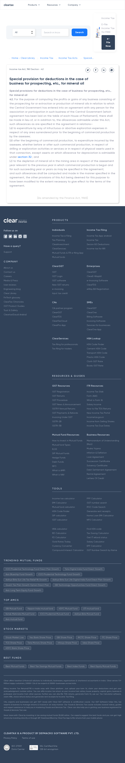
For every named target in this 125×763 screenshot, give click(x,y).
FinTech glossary (12, 297)
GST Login (57, 276)
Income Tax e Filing (61, 236)
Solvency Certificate (97, 465)
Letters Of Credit (95, 478)
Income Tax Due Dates (98, 425)
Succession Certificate (98, 461)
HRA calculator (59, 529)
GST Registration (61, 391)
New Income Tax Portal (98, 413)
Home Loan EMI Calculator (100, 515)
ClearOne (92, 312)
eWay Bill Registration (98, 289)
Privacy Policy (10, 738)
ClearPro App (59, 325)
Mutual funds (58, 257)
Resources (52, 5)
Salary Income (94, 404)
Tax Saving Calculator (98, 533)
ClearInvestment (60, 244)
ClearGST (91, 272)
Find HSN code (94, 529)
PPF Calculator (94, 498)
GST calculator (59, 520)
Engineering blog (12, 289)
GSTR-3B (56, 425)
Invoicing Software (96, 321)
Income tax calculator (63, 498)
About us (8, 267)
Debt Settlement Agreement (102, 470)
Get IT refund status (97, 537)
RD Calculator (59, 533)
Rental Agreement (96, 474)
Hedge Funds (59, 457)
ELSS (54, 449)
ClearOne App (94, 329)
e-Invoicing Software (97, 280)
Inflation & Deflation (97, 453)
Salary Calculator (95, 541)
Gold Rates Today (61, 541)
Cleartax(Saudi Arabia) (15, 314)
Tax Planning (58, 240)
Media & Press (11, 280)
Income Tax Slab (95, 391)
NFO (54, 466)
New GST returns (60, 285)
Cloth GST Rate (95, 361)
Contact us (9, 272)
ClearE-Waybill (94, 276)
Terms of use (28, 738)
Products (32, 5)
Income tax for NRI (96, 248)
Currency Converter (62, 546)
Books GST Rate (95, 365)
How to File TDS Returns (99, 408)
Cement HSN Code (96, 348)
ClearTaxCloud (59, 321)
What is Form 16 (95, 400)
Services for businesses (98, 325)
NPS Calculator (94, 520)
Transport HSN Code (97, 353)
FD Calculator (59, 537)
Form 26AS (92, 396)
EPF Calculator (94, 546)
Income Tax (92, 240)
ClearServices (59, 248)
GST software (59, 280)
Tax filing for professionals (65, 344)
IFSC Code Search (96, 507)
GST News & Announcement (66, 404)
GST (54, 272)
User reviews (10, 285)
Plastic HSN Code (96, 357)
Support (8, 252)
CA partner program (62, 308)
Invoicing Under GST (62, 417)
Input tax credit (60, 293)
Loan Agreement (95, 457)
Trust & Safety (11, 310)
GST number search (97, 503)
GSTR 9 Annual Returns (63, 408)
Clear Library (10, 293)
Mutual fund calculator (63, 507)
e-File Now (108, 42)
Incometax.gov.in (95, 417)
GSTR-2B (56, 421)
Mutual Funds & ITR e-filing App (67, 253)
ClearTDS (91, 285)
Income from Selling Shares (100, 421)
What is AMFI (58, 470)
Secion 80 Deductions (98, 244)
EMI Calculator (59, 503)
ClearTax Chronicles (14, 302)
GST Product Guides (14, 306)
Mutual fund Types (61, 445)
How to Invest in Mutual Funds (67, 440)
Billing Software (94, 316)
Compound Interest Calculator (68, 550)
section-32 (25, 156)
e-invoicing (57, 289)
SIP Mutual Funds (60, 453)
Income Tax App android (99, 236)
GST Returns (58, 396)
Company (73, 5)
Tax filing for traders (62, 348)
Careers (8, 276)
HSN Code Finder (95, 344)
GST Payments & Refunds (65, 413)
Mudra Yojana (94, 448)
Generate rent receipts (99, 511)
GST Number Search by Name (102, 550)
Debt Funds (58, 462)
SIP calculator (59, 515)
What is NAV (58, 474)
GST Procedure (60, 400)
